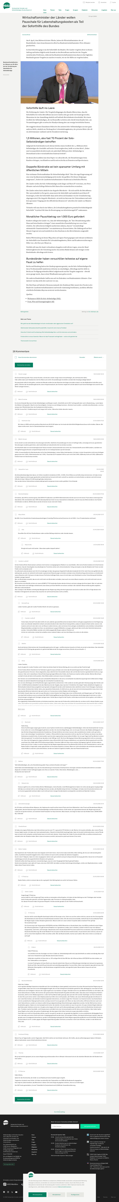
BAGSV (17, 1156)
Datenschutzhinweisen (64, 1187)
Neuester (82, 357)
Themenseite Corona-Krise (29, 341)
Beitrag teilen (24, 311)
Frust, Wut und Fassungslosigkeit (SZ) (40, 301)
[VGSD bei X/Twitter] (12, 1193)
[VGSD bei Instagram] (8, 1192)
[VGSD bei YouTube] (16, 1193)
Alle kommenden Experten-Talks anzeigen (62, 1155)
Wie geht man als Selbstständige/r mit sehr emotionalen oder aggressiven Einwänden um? (47, 323)
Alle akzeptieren (37, 1194)
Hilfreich (20, 391)
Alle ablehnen (56, 1194)
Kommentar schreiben (23, 365)
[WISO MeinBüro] (10, 1185)
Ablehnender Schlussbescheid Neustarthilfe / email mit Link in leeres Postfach (43, 328)
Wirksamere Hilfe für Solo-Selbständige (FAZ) (44, 298)
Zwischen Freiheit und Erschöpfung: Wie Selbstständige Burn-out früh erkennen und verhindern (49, 332)
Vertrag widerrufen (9, 1164)
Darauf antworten (52, 391)
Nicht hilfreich (32, 391)
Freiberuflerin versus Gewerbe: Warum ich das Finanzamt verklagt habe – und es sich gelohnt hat (49, 336)
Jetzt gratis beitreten (90, 1126)
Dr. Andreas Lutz (93, 311)
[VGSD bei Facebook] (4, 1192)
